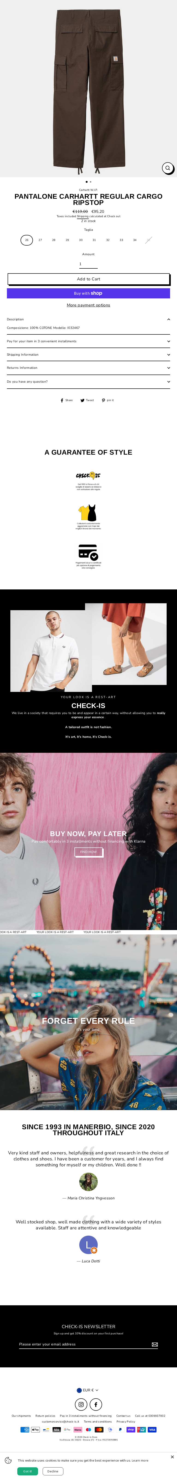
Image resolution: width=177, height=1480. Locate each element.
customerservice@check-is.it (60, 1421)
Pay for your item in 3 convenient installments (42, 341)
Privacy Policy (126, 1421)
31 (94, 240)
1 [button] (87, 182)
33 (121, 240)
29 (67, 240)
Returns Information (22, 368)
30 (81, 240)
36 (148, 240)
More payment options (88, 305)
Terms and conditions (98, 1421)
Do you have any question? (27, 381)
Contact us (123, 1416)
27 (40, 240)
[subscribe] (154, 1344)
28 (54, 240)
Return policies (45, 1416)
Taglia (88, 230)
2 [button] (91, 182)
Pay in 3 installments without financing (86, 1416)
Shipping (83, 216)
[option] (88, 88)
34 (135, 240)
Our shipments (21, 1416)
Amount (88, 254)
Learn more (140, 1460)
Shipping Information (23, 354)
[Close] (172, 1457)
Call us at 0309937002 (150, 1416)
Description (15, 319)
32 (108, 240)
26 (27, 240)
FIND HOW (88, 852)
